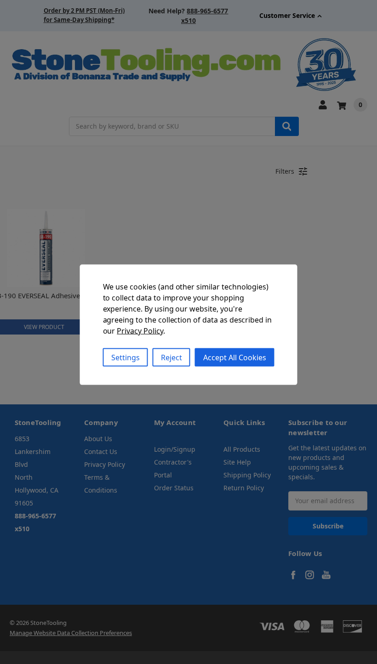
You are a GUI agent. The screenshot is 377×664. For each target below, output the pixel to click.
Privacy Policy (140, 330)
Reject (171, 357)
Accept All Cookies (234, 357)
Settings (125, 357)
